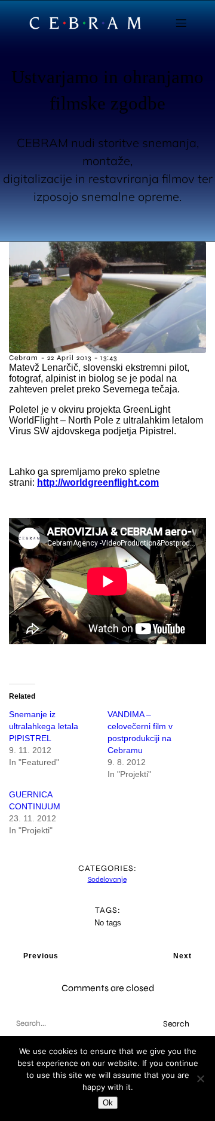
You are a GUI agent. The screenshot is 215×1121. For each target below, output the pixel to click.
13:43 (108, 358)
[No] (200, 1079)
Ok (108, 1102)
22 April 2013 (69, 358)
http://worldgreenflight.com (98, 482)
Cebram (23, 358)
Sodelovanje (107, 879)
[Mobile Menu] (181, 23)
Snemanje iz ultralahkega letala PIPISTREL (43, 726)
